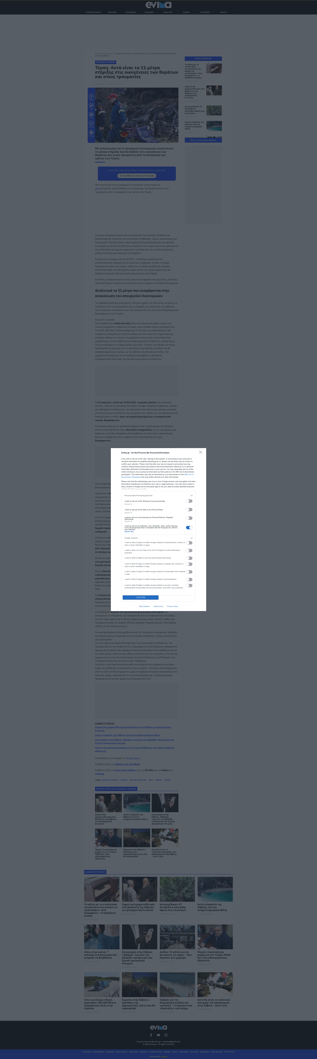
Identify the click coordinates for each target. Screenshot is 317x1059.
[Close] (201, 453)
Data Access (158, 606)
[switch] (189, 501)
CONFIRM (140, 597)
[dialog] (158, 529)
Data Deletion (144, 606)
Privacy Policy (172, 606)
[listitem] (158, 495)
